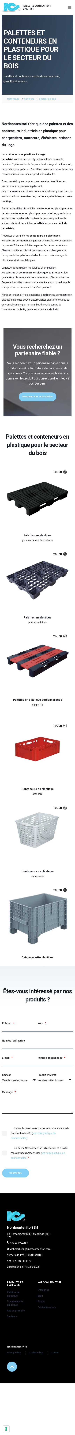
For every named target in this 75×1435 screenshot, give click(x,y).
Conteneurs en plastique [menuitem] (15, 1303)
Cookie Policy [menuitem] (36, 1352)
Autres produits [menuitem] (16, 1310)
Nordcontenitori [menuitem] (49, 1282)
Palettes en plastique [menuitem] (13, 1294)
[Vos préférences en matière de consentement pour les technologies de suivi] (6, 1429)
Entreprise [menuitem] (43, 1290)
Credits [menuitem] (54, 1352)
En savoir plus (35, 529)
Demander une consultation (37, 396)
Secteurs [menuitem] (12, 1316)
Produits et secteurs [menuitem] (15, 1283)
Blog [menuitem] (40, 1295)
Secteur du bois (47, 98)
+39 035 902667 (19, 1242)
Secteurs (29, 98)
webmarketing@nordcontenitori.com (30, 1249)
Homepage (13, 98)
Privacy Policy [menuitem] (14, 1352)
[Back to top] (12, 1367)
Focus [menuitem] (41, 1301)
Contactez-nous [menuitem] (47, 1307)
